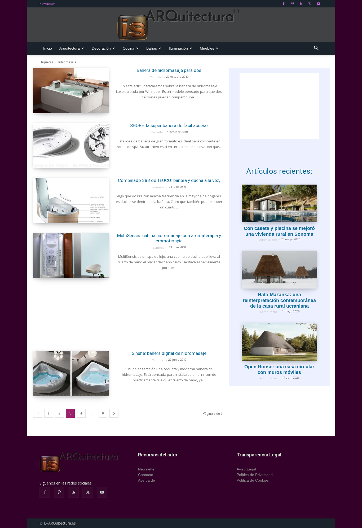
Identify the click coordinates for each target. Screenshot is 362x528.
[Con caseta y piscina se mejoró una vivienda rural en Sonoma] (279, 203)
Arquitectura (69, 48)
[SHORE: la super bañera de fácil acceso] (71, 145)
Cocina (128, 48)
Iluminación (178, 48)
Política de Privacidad (255, 475)
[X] (310, 3)
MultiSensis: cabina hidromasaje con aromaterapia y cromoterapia (169, 238)
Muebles (207, 48)
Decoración (101, 48)
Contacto (145, 475)
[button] (316, 48)
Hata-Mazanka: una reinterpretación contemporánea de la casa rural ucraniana (279, 300)
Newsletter (47, 4)
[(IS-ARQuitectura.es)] (181, 25)
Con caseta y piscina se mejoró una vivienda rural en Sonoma (279, 231)
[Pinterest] (292, 3)
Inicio (47, 48)
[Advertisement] (128, 314)
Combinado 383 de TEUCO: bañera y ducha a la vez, (169, 180)
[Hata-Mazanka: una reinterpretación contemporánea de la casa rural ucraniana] (279, 270)
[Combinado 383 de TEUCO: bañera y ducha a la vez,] (71, 200)
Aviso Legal (246, 469)
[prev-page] (37, 413)
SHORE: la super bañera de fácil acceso (169, 125)
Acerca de (146, 480)
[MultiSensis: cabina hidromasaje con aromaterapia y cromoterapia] (71, 255)
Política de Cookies (253, 480)
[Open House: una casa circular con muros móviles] (279, 342)
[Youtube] (319, 3)
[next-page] (113, 413)
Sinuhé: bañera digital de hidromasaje (169, 353)
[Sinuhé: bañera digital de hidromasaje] (71, 373)
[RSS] (301, 3)
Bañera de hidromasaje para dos (169, 70)
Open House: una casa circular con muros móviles (279, 369)
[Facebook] (284, 3)
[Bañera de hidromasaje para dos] (71, 90)
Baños (151, 48)
